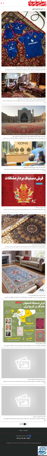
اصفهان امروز (24, 443)
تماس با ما (26, 430)
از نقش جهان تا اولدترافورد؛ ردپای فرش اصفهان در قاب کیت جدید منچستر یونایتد (30, 68)
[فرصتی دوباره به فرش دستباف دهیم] (23, 229)
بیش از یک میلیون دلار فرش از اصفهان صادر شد (37, 379)
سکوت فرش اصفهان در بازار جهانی (39, 417)
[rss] (29, 438)
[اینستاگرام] (28, 438)
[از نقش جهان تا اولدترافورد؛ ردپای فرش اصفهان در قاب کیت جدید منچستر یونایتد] (23, 38)
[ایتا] (22, 438)
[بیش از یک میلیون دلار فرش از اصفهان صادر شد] (23, 363)
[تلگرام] (24, 439)
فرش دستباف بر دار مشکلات (40, 207)
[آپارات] (19, 438)
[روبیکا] (21, 439)
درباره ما (21, 430)
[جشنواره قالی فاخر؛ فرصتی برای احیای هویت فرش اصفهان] (23, 153)
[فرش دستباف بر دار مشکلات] (23, 190)
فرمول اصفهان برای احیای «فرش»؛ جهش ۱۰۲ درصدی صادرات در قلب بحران (32, 99)
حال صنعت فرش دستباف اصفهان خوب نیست (37, 295)
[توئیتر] (26, 438)
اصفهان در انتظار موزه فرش (40, 343)
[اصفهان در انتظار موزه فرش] (23, 321)
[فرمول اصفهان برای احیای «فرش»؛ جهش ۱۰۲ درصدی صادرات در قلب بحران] (23, 85)
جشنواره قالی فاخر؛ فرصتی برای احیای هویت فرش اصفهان (35, 167)
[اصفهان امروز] (37, 3)
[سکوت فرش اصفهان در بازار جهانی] (23, 400)
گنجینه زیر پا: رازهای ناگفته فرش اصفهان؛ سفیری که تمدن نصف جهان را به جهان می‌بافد (29, 136)
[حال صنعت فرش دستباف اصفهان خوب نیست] (23, 272)
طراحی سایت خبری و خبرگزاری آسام (22, 435)
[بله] (17, 438)
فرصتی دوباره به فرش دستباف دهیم (39, 245)
